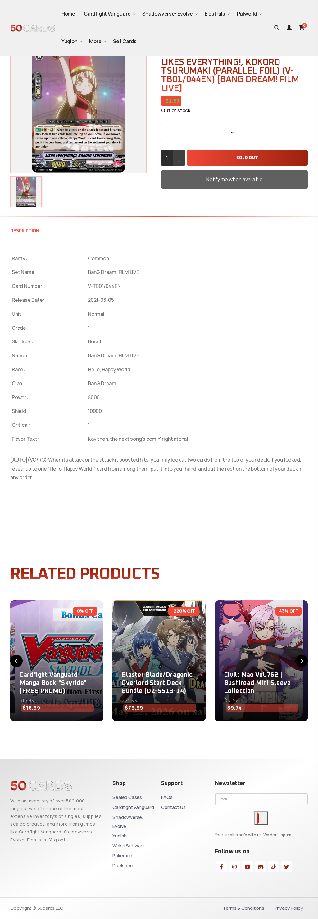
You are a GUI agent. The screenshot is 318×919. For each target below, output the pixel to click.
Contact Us (173, 807)
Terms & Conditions (243, 908)
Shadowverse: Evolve (167, 13)
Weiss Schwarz (128, 845)
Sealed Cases (127, 797)
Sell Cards (125, 41)
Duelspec (122, 865)
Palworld (247, 13)
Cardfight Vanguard (107, 13)
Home (68, 13)
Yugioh (69, 41)
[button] (16, 661)
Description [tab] (24, 231)
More (95, 41)
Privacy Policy (289, 908)
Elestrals (215, 13)
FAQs (166, 797)
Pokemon (122, 855)
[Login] (289, 27)
